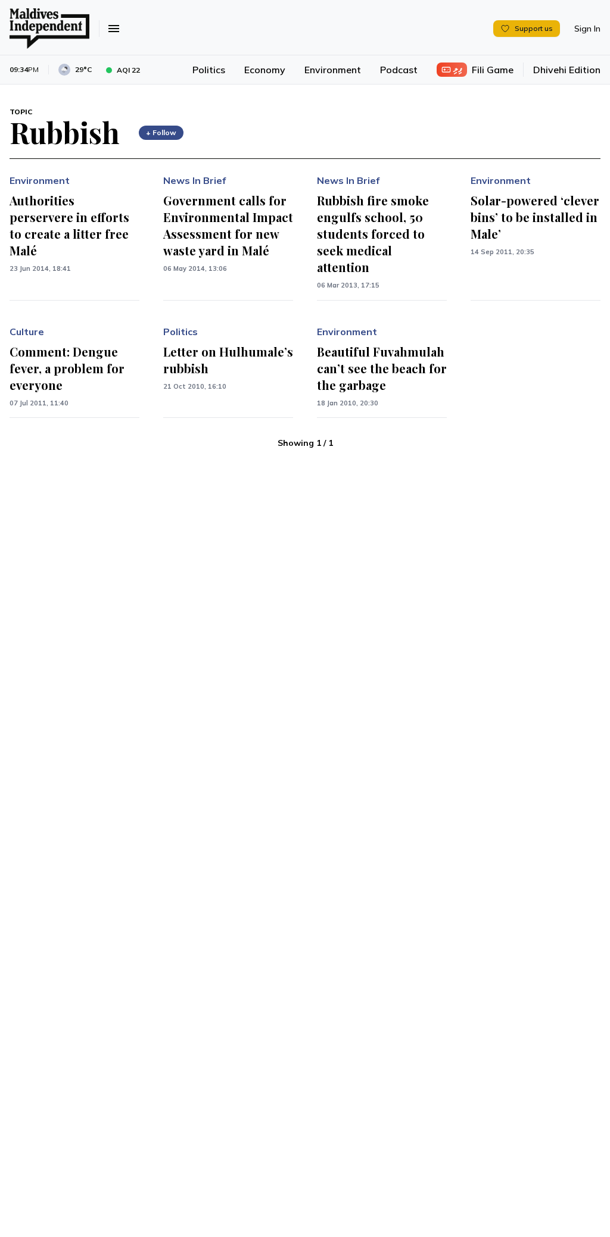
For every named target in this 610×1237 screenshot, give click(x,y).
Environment (332, 70)
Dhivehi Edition (566, 70)
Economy (264, 70)
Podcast (399, 70)
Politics (208, 70)
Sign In (587, 28)
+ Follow (161, 132)
